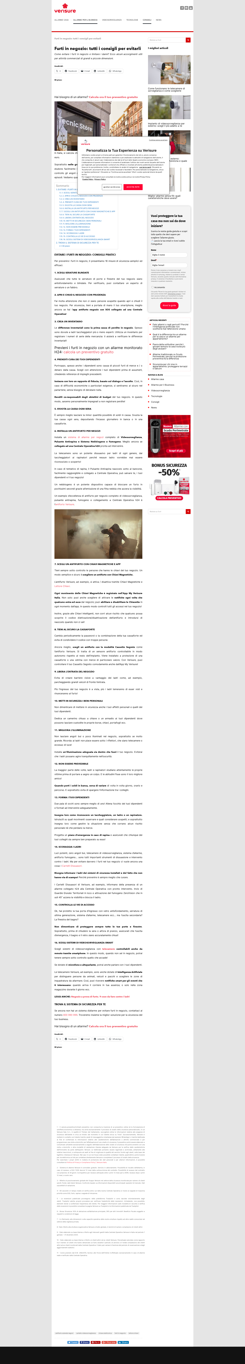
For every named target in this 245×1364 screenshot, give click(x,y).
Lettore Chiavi (62, 586)
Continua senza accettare (158, 140)
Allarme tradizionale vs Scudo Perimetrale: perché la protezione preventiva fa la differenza (169, 356)
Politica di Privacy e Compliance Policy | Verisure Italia (86, 1162)
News (158, 20)
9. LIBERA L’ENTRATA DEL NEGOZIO (78, 218)
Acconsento (159, 287)
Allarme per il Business (85, 20)
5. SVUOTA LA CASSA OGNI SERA (77, 205)
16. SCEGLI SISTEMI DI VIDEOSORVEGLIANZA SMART (86, 239)
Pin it (96, 1342)
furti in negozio (120, 1333)
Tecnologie (132, 20)
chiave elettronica (105, 1333)
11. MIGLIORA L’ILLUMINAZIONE (77, 224)
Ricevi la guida (169, 305)
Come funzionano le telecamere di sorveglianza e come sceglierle (166, 89)
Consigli (147, 20)
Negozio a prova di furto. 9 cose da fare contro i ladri (100, 996)
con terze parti (145, 167)
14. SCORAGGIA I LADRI (73, 233)
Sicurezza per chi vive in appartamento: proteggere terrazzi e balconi (170, 366)
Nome (153, 250)
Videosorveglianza (112, 20)
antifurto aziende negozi (64, 1333)
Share (85, 1342)
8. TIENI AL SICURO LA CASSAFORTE (79, 214)
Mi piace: (66, 246)
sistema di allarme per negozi (86, 437)
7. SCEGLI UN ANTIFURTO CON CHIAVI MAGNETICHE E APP (88, 211)
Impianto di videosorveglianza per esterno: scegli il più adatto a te (166, 124)
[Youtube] (191, 8)
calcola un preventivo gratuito (89, 352)
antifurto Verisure (64, 504)
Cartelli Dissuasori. (72, 865)
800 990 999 (70, 1014)
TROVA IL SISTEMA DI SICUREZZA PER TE (78, 243)
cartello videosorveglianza (86, 1333)
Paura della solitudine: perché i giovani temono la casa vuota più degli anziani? (169, 346)
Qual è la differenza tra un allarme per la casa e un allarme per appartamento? (169, 336)
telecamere (109, 949)
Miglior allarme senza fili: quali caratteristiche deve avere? (164, 196)
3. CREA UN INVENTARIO (74, 199)
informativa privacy (174, 294)
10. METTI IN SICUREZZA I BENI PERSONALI (82, 221)
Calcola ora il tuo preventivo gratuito (113, 97)
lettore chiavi (133, 1333)
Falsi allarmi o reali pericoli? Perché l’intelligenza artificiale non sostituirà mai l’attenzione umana (170, 326)
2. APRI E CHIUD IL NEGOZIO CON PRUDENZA (83, 196)
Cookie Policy (88, 179)
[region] (123, 165)
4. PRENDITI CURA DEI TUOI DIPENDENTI (81, 202)
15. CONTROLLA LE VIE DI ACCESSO (79, 236)
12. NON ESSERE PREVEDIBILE (76, 227)
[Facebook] (182, 8)
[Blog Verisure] (72, 8)
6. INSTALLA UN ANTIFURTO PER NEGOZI (81, 208)
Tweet (74, 1342)
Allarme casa (61, 20)
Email (154, 260)
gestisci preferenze (112, 187)
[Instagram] (186, 8)
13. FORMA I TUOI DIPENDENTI (76, 230)
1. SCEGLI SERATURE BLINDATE (75, 193)
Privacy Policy (100, 179)
